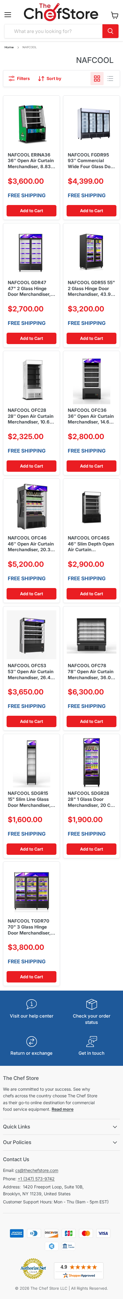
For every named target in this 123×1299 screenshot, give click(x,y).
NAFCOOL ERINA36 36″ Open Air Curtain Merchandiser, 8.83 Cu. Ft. (31, 161)
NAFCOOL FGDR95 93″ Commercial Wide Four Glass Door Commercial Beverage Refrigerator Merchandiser (91, 161)
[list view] (110, 78)
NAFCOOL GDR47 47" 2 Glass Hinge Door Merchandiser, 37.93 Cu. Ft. (29, 289)
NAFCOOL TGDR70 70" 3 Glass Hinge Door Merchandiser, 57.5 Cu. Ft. (29, 927)
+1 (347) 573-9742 (36, 1178)
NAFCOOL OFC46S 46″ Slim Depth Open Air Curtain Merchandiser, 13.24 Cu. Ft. (91, 544)
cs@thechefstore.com (36, 1170)
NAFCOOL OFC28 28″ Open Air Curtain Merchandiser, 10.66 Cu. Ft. (30, 416)
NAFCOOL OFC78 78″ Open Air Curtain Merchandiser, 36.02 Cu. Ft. (90, 672)
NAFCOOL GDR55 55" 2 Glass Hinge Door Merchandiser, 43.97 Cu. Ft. (91, 289)
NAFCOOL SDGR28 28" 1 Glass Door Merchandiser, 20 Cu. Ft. (91, 799)
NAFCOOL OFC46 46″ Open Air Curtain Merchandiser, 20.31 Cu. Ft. (31, 544)
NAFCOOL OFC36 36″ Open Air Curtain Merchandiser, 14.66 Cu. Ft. (91, 416)
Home (9, 47)
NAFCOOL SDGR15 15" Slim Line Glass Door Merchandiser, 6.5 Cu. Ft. (29, 799)
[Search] (110, 31)
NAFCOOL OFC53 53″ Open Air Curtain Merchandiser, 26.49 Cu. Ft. (30, 672)
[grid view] (97, 78)
